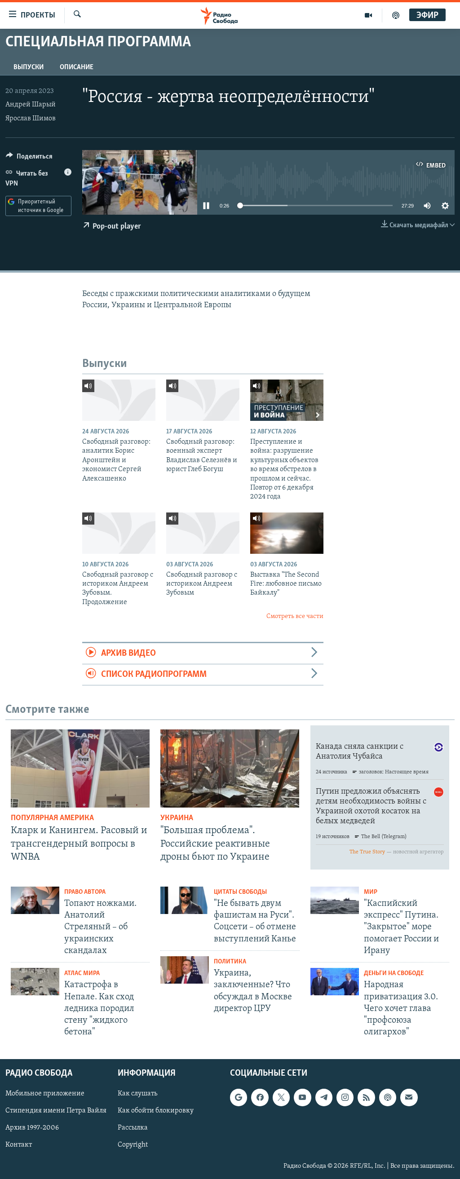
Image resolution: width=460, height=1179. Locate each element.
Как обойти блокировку (156, 1111)
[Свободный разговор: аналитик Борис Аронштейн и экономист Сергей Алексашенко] (118, 400)
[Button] (29, 158)
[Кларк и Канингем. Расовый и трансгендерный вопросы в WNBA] (80, 768)
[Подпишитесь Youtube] (302, 1097)
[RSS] (366, 1097)
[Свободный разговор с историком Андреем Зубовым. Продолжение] (118, 533)
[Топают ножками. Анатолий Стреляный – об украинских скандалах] (35, 900)
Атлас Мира (82, 973)
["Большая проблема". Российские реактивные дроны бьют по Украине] (229, 768)
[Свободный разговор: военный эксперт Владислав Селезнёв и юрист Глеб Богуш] (202, 400)
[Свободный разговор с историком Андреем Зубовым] (202, 533)
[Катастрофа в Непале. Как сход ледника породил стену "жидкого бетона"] (35, 981)
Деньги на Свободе (394, 973)
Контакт (18, 1145)
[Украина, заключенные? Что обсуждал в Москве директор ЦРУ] (184, 970)
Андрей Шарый (30, 104)
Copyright (133, 1145)
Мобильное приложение (44, 1094)
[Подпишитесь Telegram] (323, 1097)
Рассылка (133, 1128)
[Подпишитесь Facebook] (259, 1097)
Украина (176, 818)
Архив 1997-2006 (32, 1128)
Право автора (85, 892)
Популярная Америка (52, 818)
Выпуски (28, 67)
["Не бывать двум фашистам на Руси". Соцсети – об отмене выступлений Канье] (184, 900)
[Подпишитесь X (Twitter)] (281, 1097)
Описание (76, 67)
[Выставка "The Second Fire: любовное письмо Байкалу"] (286, 533)
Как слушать (137, 1094)
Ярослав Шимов (30, 118)
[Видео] (368, 15)
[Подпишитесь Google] (238, 1097)
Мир (370, 892)
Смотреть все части (294, 616)
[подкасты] (395, 15)
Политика (230, 961)
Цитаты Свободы (240, 892)
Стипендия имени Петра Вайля (55, 1111)
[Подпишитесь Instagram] (345, 1097)
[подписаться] (408, 1097)
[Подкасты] (387, 1097)
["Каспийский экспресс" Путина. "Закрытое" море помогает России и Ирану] (334, 900)
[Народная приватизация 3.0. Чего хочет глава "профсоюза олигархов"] (334, 981)
